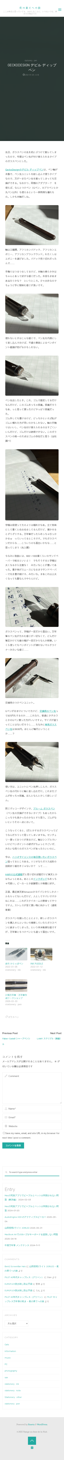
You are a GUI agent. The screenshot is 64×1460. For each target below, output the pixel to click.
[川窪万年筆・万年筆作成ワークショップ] (16, 985)
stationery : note (13, 1390)
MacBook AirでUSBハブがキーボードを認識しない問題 (31, 1234)
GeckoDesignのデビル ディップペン (24, 169)
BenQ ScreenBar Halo (15, 1266)
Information (10, 1351)
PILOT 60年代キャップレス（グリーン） (24, 1277)
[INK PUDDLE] (41, 954)
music (8, 1357)
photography (11, 1370)
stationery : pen (31, 60)
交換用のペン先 (48, 711)
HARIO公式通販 (13, 874)
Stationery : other (13, 1397)
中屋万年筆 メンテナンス (17, 1245)
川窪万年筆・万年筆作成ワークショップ (16, 996)
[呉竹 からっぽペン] (16, 954)
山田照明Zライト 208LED (17, 1228)
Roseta (31, 1424)
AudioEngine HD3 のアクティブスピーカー (25, 1217)
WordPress (42, 1424)
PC (6, 1364)
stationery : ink (12, 1384)
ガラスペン (13, 1017)
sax (6, 1377)
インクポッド (40, 878)
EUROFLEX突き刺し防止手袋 (18, 1284)
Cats (7, 1344)
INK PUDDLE (36, 963)
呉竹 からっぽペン (14, 963)
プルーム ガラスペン (44, 808)
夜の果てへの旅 (30, 8)
